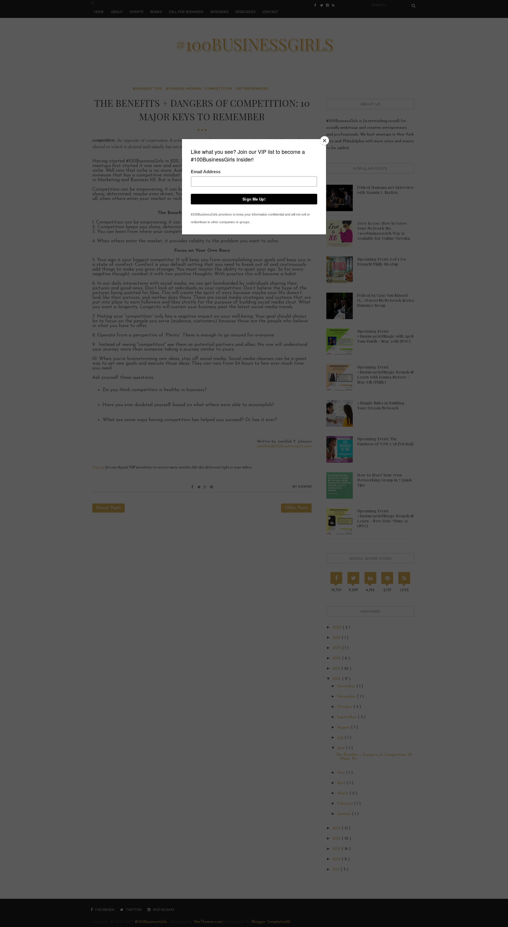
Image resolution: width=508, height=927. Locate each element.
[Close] (324, 140)
